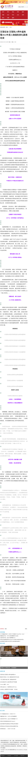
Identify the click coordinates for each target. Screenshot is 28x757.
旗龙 (6, 628)
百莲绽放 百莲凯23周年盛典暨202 (8, 674)
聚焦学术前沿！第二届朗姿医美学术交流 (9, 677)
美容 (18, 11)
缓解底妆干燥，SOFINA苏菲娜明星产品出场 (9, 635)
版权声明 (22, 755)
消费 (8, 17)
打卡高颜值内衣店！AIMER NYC (8, 713)
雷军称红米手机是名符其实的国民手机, (9, 726)
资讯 (8, 11)
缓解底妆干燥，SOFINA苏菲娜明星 (8, 716)
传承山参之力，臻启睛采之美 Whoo (8, 686)
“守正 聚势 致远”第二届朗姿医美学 (8, 679)
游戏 (23, 14)
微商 (13, 17)
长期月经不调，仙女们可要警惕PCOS (7, 637)
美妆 (13, 11)
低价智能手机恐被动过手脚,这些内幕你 (9, 723)
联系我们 (9, 755)
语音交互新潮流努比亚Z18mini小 (7, 721)
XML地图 (16, 755)
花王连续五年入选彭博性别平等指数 (8, 682)
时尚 (13, 14)
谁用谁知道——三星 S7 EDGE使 (7, 728)
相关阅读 (2, 632)
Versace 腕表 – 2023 (4, 684)
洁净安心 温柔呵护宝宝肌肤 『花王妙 (8, 689)
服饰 (23, 11)
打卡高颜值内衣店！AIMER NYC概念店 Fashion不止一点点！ (12, 634)
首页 (3, 11)
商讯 (3, 17)
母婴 (3, 14)
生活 (8, 14)
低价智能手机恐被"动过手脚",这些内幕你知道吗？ (10, 641)
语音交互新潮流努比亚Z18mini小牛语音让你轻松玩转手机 (12, 639)
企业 (18, 14)
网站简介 (3, 755)
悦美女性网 (2, 27)
